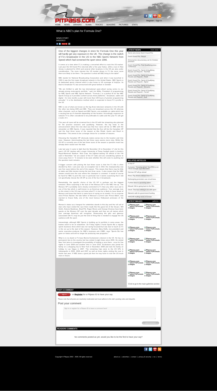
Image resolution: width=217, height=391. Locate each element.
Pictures (123, 25)
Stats (135, 25)
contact (133, 357)
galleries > (156, 201)
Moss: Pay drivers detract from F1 (140, 176)
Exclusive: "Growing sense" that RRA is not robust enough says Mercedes (143, 167)
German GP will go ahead (137, 172)
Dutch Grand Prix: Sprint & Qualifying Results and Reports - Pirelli (141, 76)
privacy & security (145, 357)
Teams (88, 25)
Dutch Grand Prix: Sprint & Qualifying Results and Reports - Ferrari (141, 91)
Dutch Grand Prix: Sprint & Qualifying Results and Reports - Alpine (141, 81)
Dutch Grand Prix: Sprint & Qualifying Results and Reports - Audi (141, 96)
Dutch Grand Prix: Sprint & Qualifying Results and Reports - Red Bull (141, 71)
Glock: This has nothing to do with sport (142, 190)
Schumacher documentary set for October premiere (143, 60)
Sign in (159, 21)
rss (154, 357)
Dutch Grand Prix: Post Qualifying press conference (142, 66)
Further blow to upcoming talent (139, 183)
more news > (155, 50)
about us (117, 357)
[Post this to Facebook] (57, 44)
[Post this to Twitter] (60, 44)
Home (58, 25)
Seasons (110, 25)
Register (150, 21)
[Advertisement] (108, 6)
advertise (125, 357)
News (67, 25)
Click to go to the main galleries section (143, 284)
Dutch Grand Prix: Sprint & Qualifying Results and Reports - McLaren (141, 86)
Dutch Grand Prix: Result (137, 56)
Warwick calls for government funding (141, 193)
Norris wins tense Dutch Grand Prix (140, 53)
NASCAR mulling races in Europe (140, 197)
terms (160, 357)
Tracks (99, 25)
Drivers (77, 25)
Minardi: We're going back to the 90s (141, 186)
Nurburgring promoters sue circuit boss (142, 179)
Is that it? (131, 163)
